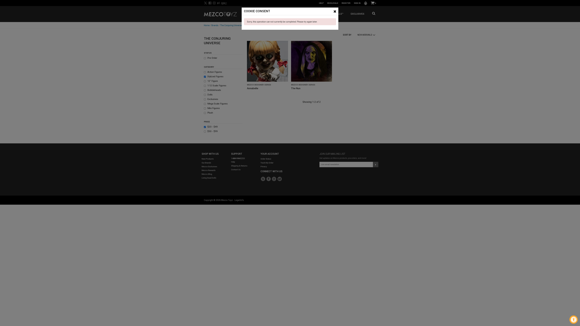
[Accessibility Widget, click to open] (573, 319)
